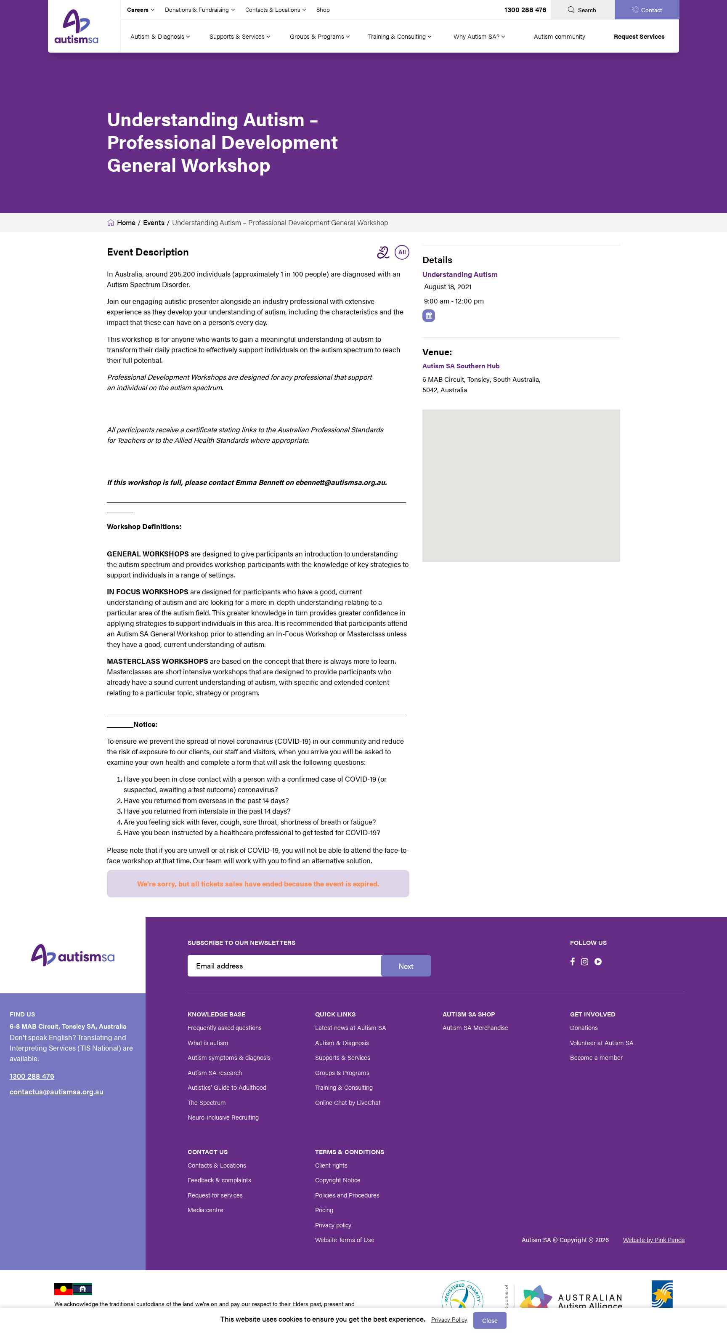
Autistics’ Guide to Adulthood (227, 1087)
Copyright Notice (338, 1179)
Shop (323, 9)
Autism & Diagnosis (158, 36)
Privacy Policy (449, 1319)
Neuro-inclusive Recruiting (223, 1116)
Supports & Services (238, 36)
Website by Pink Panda (654, 1239)
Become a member (596, 1057)
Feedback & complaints (219, 1179)
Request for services (215, 1194)
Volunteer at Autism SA (602, 1042)
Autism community (559, 36)
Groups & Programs (318, 36)
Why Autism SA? (477, 36)
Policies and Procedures (347, 1194)
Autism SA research (215, 1072)
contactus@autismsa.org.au (56, 1091)
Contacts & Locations (217, 1164)
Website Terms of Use (344, 1239)
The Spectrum (207, 1102)
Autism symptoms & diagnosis (229, 1057)
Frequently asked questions (225, 1027)
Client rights (331, 1164)
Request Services (639, 36)
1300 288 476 (525, 9)
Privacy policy (333, 1224)
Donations (584, 1027)
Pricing (324, 1209)
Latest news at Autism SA (350, 1027)
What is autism (208, 1042)
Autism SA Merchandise (475, 1027)
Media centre (205, 1209)
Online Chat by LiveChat (348, 1102)
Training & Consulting (397, 36)
